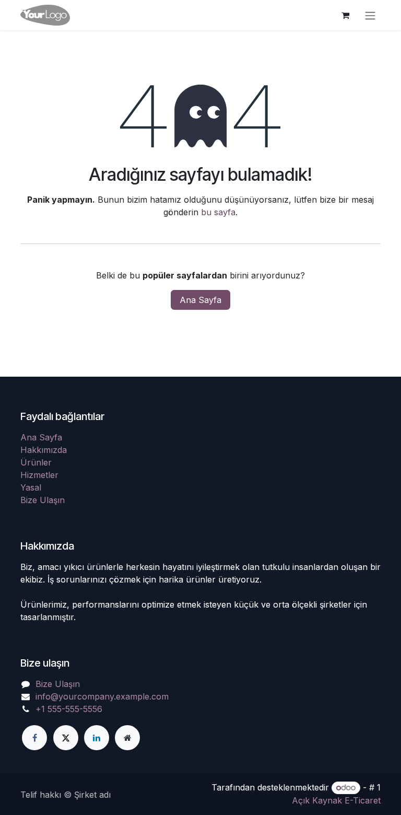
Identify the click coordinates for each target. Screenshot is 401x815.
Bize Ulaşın (42, 500)
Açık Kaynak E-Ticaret (336, 800)
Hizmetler (39, 475)
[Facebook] (34, 737)
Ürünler (36, 462)
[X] (65, 737)
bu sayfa (218, 212)
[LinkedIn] (96, 737)
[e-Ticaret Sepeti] (345, 15)
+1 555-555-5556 (69, 709)
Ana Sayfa (200, 300)
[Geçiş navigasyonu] (370, 15)
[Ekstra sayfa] (127, 737)
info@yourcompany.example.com (102, 696)
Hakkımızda (43, 450)
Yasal (30, 487)
